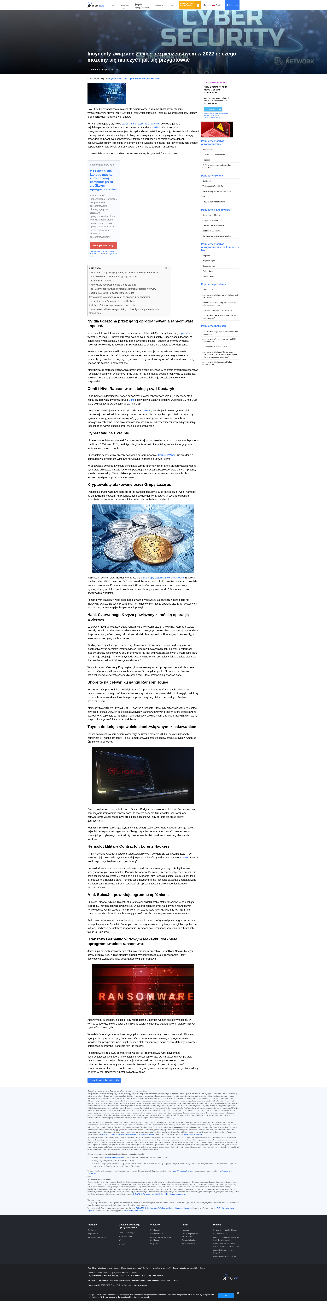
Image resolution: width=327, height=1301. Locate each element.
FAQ (172, 1118)
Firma (172, 6)
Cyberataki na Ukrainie (100, 280)
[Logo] (95, 5)
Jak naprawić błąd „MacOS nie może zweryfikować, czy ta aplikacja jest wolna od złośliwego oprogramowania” (219, 354)
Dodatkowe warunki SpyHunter (165, 1268)
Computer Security (109, 69)
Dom (113, 6)
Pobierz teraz (211, 109)
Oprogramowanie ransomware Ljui (216, 236)
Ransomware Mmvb (211, 215)
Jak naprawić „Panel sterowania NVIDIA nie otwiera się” (219, 316)
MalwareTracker (125, 1236)
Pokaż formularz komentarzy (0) (104, 1080)
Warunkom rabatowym (146, 1134)
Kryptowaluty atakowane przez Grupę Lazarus (112, 284)
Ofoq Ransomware (210, 220)
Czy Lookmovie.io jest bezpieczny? (217, 310)
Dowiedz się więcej (141, 1297)
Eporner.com (207, 149)
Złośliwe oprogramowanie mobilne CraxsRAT (216, 166)
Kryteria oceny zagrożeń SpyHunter (137, 1268)
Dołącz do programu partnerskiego (190, 1235)
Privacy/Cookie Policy (212, 118)
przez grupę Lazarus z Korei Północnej (162, 577)
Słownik (122, 1244)
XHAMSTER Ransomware (213, 155)
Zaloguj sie (233, 5)
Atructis (205, 196)
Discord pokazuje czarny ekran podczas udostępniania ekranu (219, 304)
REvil (157, 127)
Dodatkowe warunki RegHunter (192, 1268)
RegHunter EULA (220, 1234)
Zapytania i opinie (189, 1240)
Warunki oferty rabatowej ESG (225, 1256)
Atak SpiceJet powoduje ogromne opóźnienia (112, 305)
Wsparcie (159, 6)
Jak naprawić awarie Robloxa (214, 347)
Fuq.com (206, 160)
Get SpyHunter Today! (103, 245)
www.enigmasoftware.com (116, 1157)
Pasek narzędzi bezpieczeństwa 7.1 (217, 191)
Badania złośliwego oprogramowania (142, 6)
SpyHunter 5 (155, 1230)
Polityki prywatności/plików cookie (158, 1208)
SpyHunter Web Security (97, 1237)
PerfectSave (207, 271)
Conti (132, 399)
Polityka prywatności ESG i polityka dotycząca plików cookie (226, 1245)
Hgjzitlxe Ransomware (211, 231)
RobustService (208, 266)
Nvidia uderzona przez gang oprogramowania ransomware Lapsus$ (123, 272)
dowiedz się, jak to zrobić (193, 1134)
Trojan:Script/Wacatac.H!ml (213, 202)
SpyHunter (91, 1230)
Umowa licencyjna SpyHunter (225, 1230)
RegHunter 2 (92, 1234)
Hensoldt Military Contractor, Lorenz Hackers (112, 301)
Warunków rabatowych (183, 1208)
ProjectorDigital (208, 261)
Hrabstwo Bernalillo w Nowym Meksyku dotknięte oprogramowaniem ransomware (124, 311)
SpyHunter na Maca (158, 1234)
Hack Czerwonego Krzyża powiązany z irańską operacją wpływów (122, 289)
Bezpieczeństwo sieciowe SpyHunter (160, 1238)
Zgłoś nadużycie (188, 1244)
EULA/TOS (105, 1134)
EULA (100, 254)
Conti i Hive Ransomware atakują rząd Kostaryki (113, 276)
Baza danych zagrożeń (128, 1233)
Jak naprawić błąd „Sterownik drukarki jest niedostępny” (220, 296)
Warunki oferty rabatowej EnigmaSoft (223, 1251)
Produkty (125, 6)
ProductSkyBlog (209, 276)
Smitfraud (206, 181)
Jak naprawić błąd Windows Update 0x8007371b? (217, 363)
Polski (218, 5)
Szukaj (205, 5)
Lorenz (184, 857)
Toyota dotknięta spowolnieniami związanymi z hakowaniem (119, 297)
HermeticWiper (166, 455)
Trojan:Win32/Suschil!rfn (212, 186)
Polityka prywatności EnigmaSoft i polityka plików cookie (226, 1238)
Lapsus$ (183, 333)
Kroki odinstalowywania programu (107, 1268)
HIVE (147, 410)
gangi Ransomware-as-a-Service (140, 123)
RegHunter (154, 1244)
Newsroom (186, 1230)
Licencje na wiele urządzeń (186, 5)
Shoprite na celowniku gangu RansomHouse (111, 293)
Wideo (121, 1240)
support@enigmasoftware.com (183, 1171)
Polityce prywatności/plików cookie (123, 1134)
